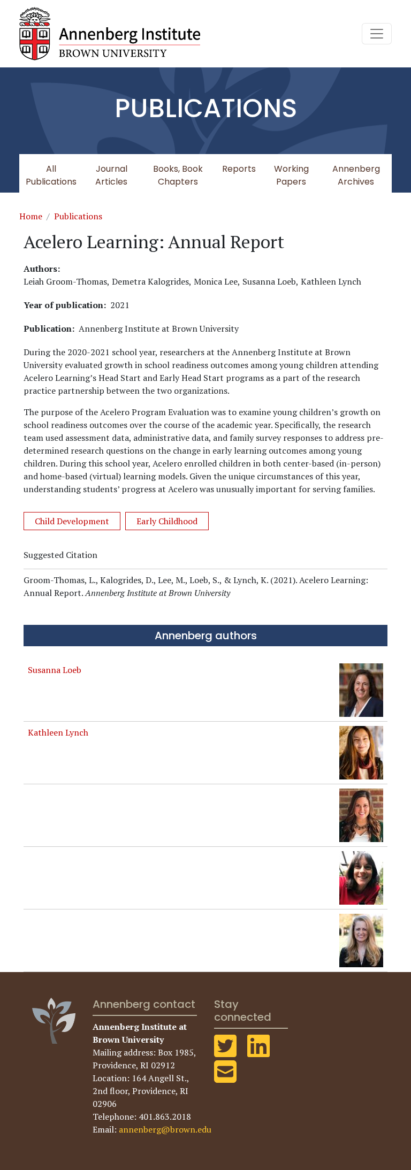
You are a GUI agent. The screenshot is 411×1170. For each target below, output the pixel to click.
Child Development (72, 521)
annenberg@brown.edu (165, 1129)
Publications (78, 216)
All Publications (51, 175)
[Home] (114, 33)
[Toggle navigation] (377, 33)
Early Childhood (166, 521)
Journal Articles (111, 175)
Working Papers (291, 175)
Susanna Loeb (54, 670)
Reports (239, 169)
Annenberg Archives (356, 175)
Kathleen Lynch (58, 732)
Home (30, 216)
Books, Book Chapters (178, 175)
